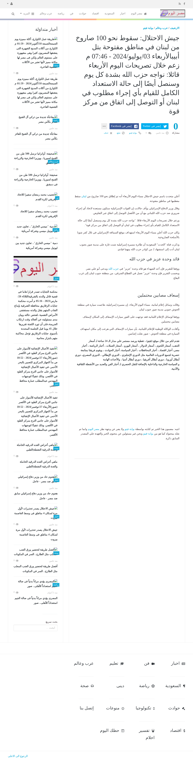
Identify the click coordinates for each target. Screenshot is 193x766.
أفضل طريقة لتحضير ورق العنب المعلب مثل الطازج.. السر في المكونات (35, 569)
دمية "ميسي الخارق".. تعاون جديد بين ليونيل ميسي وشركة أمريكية (36, 245)
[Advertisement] (126, 170)
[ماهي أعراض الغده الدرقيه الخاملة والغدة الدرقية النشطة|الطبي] (35, 447)
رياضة (61, 13)
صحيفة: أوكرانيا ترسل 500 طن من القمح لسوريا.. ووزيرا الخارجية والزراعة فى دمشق (35, 180)
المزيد (27, 13)
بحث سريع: (51, 621)
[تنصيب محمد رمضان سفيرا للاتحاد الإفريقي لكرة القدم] (35, 197)
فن (71, 13)
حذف (106, 133)
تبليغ (119, 133)
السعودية (109, 13)
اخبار (122, 13)
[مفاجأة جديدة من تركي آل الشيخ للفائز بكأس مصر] (35, 119)
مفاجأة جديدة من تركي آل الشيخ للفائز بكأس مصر (36, 136)
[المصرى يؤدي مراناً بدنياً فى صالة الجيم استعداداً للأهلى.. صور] (35, 583)
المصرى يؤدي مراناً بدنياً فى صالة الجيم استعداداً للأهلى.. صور (36, 600)
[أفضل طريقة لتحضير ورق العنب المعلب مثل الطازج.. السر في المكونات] (35, 552)
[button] (10, 3)
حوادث (82, 13)
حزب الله (113, 268)
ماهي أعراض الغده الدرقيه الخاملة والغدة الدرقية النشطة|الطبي (38, 464)
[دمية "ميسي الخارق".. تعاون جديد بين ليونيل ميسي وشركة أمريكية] (35, 229)
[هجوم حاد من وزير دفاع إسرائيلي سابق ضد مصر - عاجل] (35, 479)
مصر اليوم (137, 13)
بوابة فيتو (148, 28)
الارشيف (174, 28)
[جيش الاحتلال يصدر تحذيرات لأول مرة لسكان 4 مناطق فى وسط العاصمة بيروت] (35, 513)
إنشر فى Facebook (121, 126)
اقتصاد (95, 13)
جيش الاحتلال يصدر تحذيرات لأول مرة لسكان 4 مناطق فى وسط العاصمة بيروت (36, 534)
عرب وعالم (46, 13)
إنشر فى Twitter (152, 126)
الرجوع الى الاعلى (18, 756)
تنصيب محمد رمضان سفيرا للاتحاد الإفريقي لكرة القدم (38, 214)
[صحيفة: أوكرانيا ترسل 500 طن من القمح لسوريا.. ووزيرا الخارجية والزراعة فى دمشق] (35, 158)
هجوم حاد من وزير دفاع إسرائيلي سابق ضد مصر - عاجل (35, 496)
